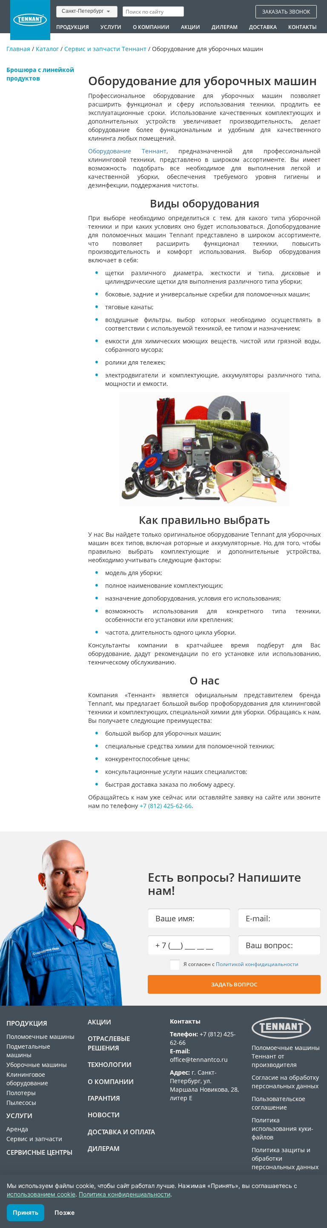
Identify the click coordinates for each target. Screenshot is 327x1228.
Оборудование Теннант (127, 151)
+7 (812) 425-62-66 (166, 806)
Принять (25, 1212)
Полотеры (21, 1093)
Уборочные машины (36, 1065)
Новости (104, 1114)
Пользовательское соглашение (278, 1103)
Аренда (17, 1129)
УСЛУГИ (110, 26)
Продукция (72, 26)
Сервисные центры (39, 1152)
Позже (64, 1212)
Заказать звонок (286, 11)
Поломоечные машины (40, 1036)
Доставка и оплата (121, 1131)
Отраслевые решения (109, 1043)
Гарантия (104, 1098)
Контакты (302, 26)
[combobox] (87, 12)
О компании (151, 26)
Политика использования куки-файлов (282, 1128)
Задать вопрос (234, 984)
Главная (18, 49)
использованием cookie (41, 1194)
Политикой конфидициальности (257, 964)
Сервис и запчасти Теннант (105, 49)
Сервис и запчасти (34, 1139)
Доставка (263, 26)
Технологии (110, 1064)
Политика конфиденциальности (124, 1194)
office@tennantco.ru (199, 1059)
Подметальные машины (28, 1050)
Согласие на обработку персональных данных (285, 1081)
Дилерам (225, 26)
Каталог (47, 49)
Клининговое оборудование (27, 1078)
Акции (190, 26)
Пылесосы (21, 1103)
